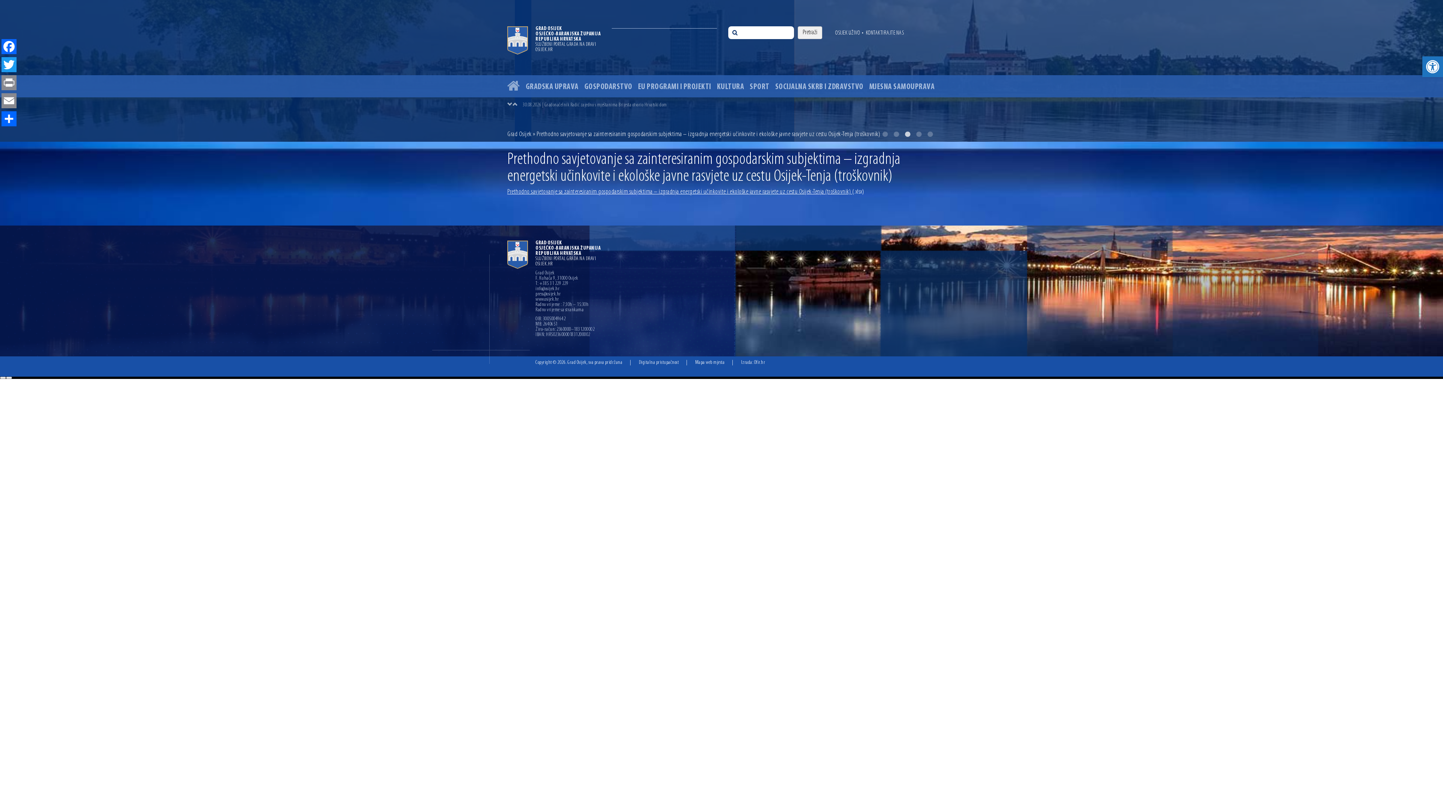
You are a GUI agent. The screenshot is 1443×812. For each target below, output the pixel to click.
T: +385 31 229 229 (551, 283)
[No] (9, 378)
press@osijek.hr (548, 294)
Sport (760, 87)
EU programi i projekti (674, 87)
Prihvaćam (3, 378)
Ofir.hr (759, 362)
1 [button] (885, 134)
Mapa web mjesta (710, 362)
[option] (729, 105)
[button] (1432, 66)
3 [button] (907, 134)
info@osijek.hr (547, 289)
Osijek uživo (847, 33)
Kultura (730, 87)
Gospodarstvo (608, 87)
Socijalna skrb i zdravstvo (819, 87)
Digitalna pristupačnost (659, 362)
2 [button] (896, 134)
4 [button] (919, 134)
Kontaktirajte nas (885, 33)
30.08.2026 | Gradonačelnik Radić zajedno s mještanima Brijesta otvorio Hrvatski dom (595, 105)
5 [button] (930, 134)
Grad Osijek (520, 134)
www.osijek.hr (547, 299)
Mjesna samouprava (902, 87)
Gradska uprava (552, 87)
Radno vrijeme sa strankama (559, 310)
